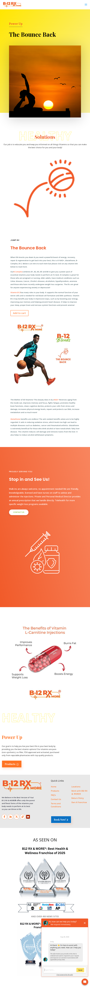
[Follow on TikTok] (22, 816)
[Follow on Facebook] (4, 816)
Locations (75, 786)
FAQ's (53, 795)
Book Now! (61, 819)
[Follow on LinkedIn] (10, 816)
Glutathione (15, 419)
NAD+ (56, 399)
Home (53, 786)
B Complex (18, 271)
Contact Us (18, 512)
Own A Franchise (79, 802)
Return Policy (77, 798)
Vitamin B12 (15, 292)
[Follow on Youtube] (28, 817)
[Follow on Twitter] (16, 816)
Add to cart (19, 313)
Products (12, 764)
